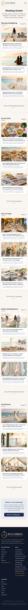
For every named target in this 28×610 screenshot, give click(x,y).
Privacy (3, 590)
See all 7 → (24, 214)
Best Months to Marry (20, 556)
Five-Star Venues (19, 560)
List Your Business (19, 575)
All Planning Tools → (20, 573)
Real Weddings (18, 564)
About (2, 582)
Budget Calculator (19, 571)
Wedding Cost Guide (20, 567)
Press (2, 586)
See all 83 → (23, 24)
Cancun (3, 549)
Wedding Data (18, 562)
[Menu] (25, 3)
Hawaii (2, 556)
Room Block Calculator (20, 569)
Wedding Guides (19, 554)
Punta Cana (4, 552)
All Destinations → (6, 562)
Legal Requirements (20, 558)
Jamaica (3, 554)
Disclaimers (4, 594)
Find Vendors (18, 552)
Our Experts (4, 584)
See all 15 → (24, 405)
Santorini (3, 560)
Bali (2, 558)
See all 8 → (24, 119)
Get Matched (18, 549)
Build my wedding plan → (14, 514)
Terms (2, 592)
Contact (3, 588)
